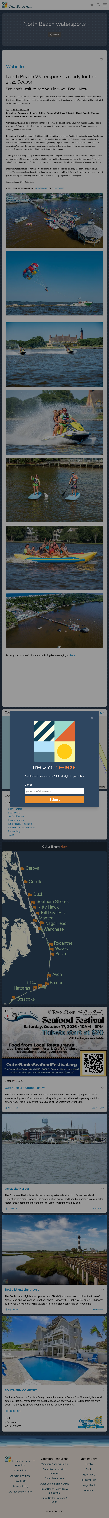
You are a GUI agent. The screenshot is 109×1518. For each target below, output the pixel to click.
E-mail (28, 784)
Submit (54, 800)
